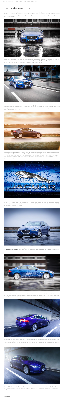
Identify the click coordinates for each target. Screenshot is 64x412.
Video (25, 1)
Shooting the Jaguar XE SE (17, 8)
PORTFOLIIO (21, 1)
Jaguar (7, 396)
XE (9, 396)
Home (17, 1)
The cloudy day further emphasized (10, 249)
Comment (53, 397)
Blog (36, 1)
